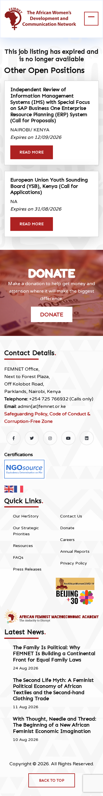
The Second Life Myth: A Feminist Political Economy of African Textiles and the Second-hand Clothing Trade (53, 689)
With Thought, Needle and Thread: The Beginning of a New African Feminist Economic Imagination (54, 725)
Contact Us (71, 516)
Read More (31, 152)
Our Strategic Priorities (26, 531)
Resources (23, 545)
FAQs (18, 557)
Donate (51, 314)
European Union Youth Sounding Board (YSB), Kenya (49, 186)
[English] (9, 488)
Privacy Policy (73, 563)
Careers (67, 539)
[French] (19, 488)
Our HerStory (26, 516)
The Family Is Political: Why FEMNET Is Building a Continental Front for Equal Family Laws (54, 653)
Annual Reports (75, 551)
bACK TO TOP (51, 780)
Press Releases (27, 569)
